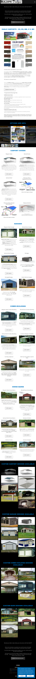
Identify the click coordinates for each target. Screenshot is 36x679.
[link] (11, 1)
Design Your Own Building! (18, 22)
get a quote (9, 249)
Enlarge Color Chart (9, 89)
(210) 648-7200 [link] (14, 670)
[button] (35, 2)
